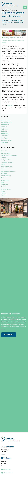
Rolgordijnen (4, 184)
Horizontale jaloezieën (7, 162)
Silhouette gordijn (6, 189)
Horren (3, 164)
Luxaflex (3, 169)
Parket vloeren (5, 124)
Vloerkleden (4, 142)
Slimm (3, 191)
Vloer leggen (4, 138)
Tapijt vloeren (4, 129)
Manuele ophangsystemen (8, 171)
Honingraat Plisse (6, 160)
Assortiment (8, 9)
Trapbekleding (5, 133)
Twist (2, 178)
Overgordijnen (5, 180)
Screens (3, 186)
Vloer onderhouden (6, 140)
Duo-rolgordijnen (5, 153)
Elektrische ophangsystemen (9, 155)
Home (2, 9)
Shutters (3, 157)
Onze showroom (8, 335)
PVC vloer (4, 126)
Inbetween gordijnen (6, 166)
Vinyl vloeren (4, 135)
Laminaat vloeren (6, 120)
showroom (10, 105)
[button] (25, 7)
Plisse (2, 182)
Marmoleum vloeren (6, 122)
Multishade (4, 173)
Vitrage (3, 195)
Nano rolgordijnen (6, 175)
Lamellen (3, 193)
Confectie (3, 151)
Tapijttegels (4, 131)
